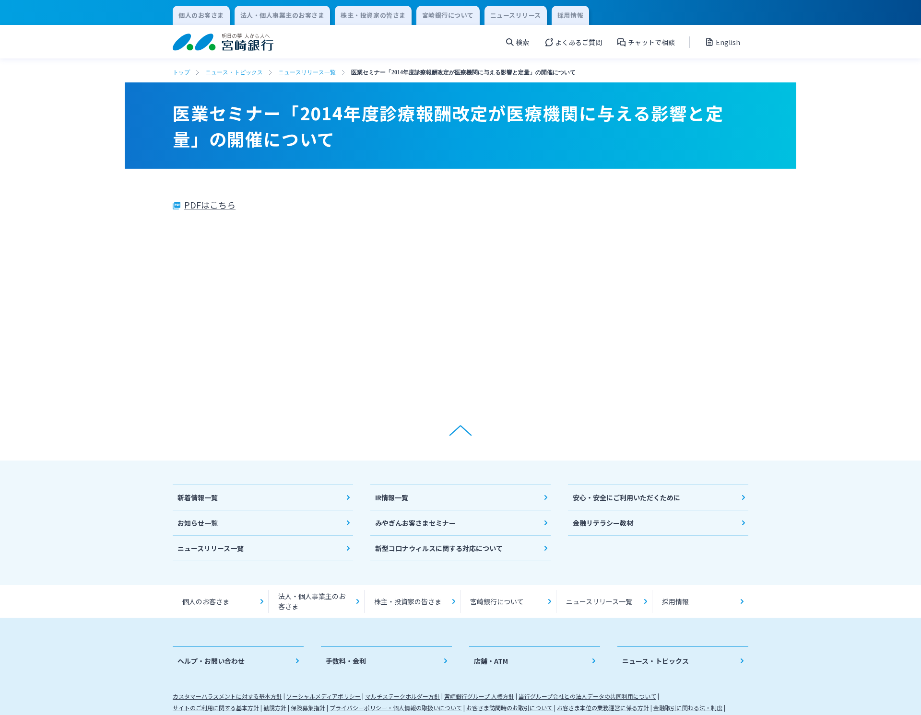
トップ (181, 72)
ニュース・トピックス (234, 72)
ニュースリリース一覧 (307, 72)
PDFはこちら (210, 204)
